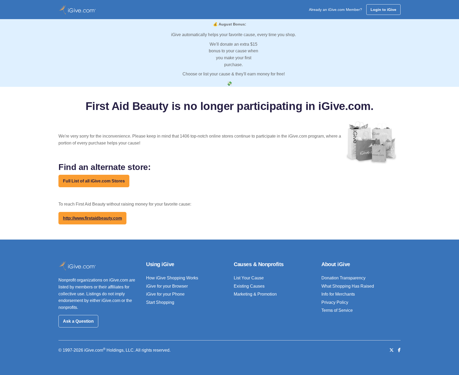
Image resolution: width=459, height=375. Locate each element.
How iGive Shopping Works (172, 278)
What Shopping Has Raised (347, 286)
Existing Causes (249, 286)
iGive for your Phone (165, 294)
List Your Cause (249, 278)
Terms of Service (337, 310)
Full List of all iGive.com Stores (94, 181)
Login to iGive (383, 9)
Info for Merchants (338, 294)
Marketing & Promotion (255, 294)
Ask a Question (78, 321)
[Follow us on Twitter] (391, 350)
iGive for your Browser (167, 286)
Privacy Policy (334, 302)
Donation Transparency (343, 278)
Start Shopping (160, 302)
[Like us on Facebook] (399, 350)
